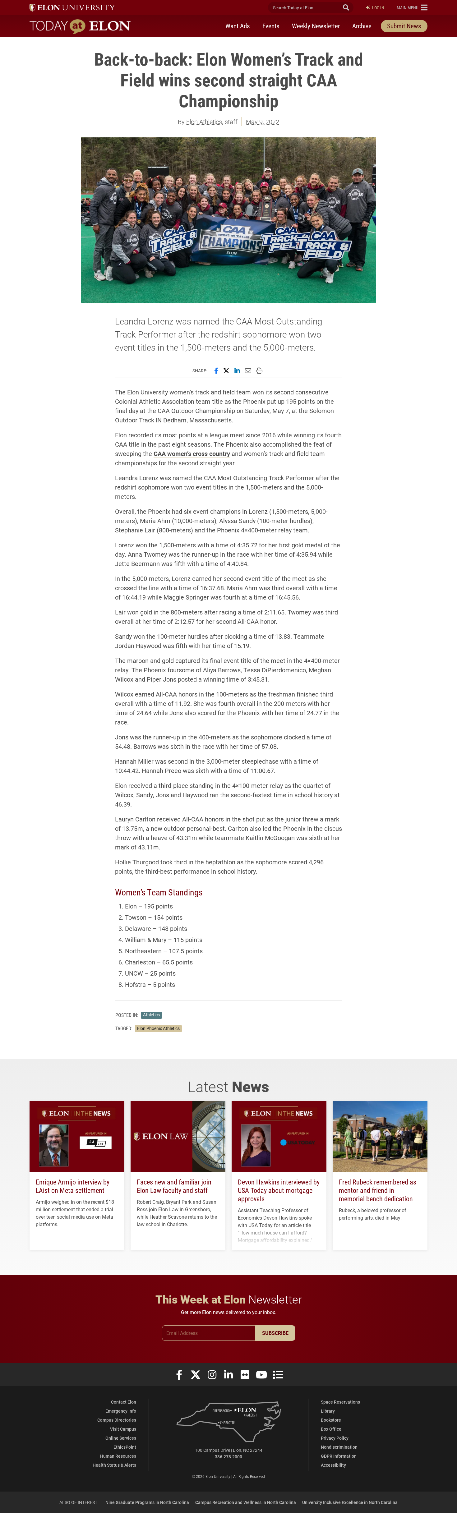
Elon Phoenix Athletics (158, 1028)
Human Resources (118, 1456)
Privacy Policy (335, 1438)
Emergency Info (120, 1411)
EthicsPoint (124, 1447)
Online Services (120, 1438)
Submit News (404, 25)
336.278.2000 (228, 1457)
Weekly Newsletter (316, 25)
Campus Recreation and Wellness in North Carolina (245, 1502)
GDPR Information (339, 1456)
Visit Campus (123, 1429)
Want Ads (237, 25)
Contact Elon (123, 1402)
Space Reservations (340, 1402)
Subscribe (275, 1333)
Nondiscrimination (339, 1447)
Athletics (151, 1015)
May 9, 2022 (262, 121)
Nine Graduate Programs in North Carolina (147, 1502)
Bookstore (331, 1420)
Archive (362, 25)
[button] (412, 7)
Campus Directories (116, 1420)
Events (270, 25)
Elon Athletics (204, 121)
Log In (378, 8)
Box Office (331, 1429)
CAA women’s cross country (192, 453)
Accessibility (333, 1465)
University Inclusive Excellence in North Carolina (350, 1502)
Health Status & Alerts (114, 1465)
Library (328, 1411)
